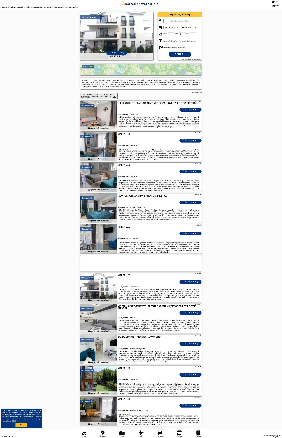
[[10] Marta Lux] (98, 411)
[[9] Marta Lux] (98, 380)
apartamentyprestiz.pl (141, 4)
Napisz (279, 437)
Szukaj (180, 54)
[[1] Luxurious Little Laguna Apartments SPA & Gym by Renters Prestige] (98, 115)
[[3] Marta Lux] (98, 177)
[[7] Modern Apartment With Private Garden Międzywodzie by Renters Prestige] (98, 318)
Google (4, 413)
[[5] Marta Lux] (98, 239)
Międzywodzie (87, 105)
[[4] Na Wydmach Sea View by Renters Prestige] (98, 208)
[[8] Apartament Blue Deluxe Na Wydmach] (98, 349)
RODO (14, 421)
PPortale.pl (12, 437)
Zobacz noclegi (190, 109)
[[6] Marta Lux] (98, 287)
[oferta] (89, 128)
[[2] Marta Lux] (98, 146)
